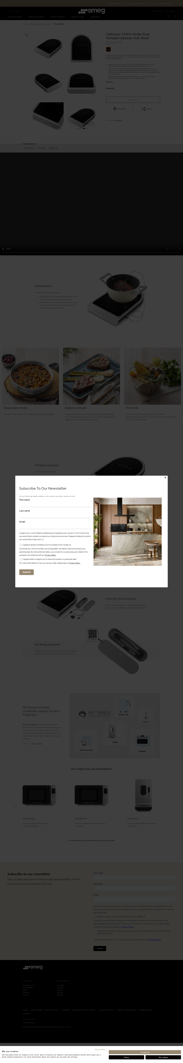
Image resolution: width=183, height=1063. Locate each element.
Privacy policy (100, 1049)
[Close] (165, 477)
